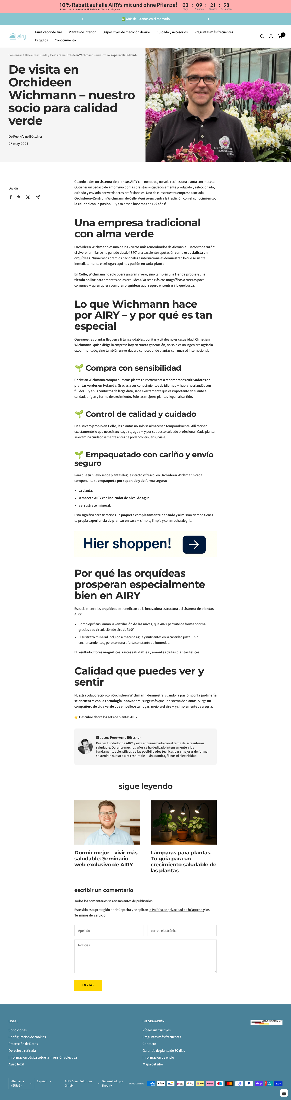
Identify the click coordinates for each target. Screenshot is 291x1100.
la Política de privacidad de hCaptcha (176, 910)
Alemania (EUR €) (17, 1083)
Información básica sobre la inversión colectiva (43, 1057)
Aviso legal (16, 1064)
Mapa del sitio (153, 1064)
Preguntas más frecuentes (213, 32)
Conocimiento (65, 40)
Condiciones (18, 1030)
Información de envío (158, 1057)
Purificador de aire (48, 32)
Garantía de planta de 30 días (164, 1051)
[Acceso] (271, 36)
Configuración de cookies (27, 1037)
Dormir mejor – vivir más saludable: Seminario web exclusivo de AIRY (105, 858)
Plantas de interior (82, 32)
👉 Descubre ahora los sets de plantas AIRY (105, 717)
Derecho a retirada (22, 1051)
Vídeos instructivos (157, 1030)
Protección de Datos (23, 1044)
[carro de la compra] (280, 36)
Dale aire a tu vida (36, 55)
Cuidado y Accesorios (172, 32)
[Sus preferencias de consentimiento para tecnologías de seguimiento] (284, 1093)
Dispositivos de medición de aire (126, 32)
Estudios (41, 40)
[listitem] (11, 197)
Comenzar (15, 55)
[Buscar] (262, 36)
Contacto (149, 1044)
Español (42, 1081)
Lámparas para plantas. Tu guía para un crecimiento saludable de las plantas (183, 861)
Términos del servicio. (90, 915)
